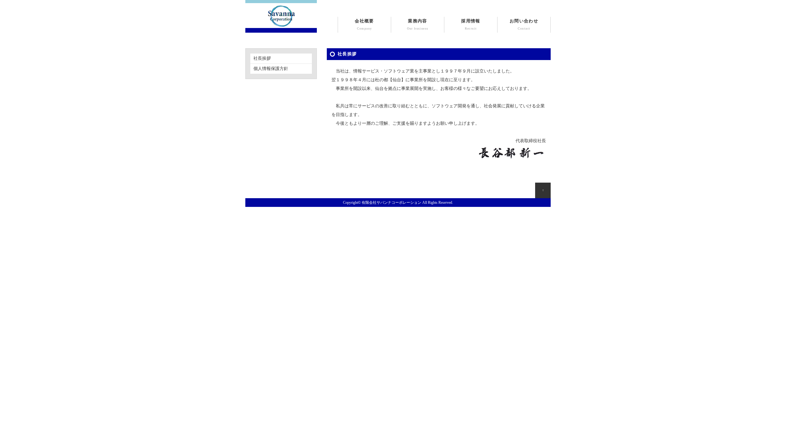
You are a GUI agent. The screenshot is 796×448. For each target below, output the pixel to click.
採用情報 (470, 24)
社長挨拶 (262, 58)
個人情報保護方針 (270, 68)
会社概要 (364, 24)
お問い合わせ (524, 24)
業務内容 (417, 24)
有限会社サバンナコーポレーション (391, 203)
